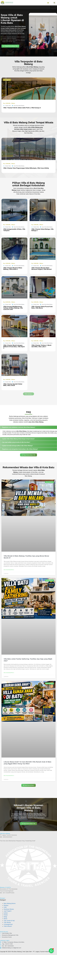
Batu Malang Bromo (10, 903)
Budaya (6, 905)
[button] (48, 2)
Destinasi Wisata (9, 909)
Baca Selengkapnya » (9, 569)
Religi (5, 917)
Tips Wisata (7, 922)
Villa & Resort (8, 926)
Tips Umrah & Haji (9, 920)
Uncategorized (8, 924)
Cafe (5, 907)
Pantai (6, 915)
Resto (5, 918)
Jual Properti (7, 911)
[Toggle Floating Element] (51, 950)
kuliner (6, 913)
